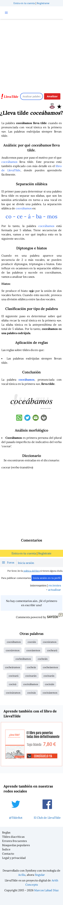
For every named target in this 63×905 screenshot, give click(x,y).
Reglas (6, 832)
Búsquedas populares (16, 845)
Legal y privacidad (14, 858)
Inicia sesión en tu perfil (47, 578)
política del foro (31, 570)
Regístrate (44, 553)
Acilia (21, 874)
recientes (54, 585)
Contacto (8, 853)
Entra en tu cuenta (24, 3)
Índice (6, 849)
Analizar (52, 96)
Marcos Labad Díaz (46, 890)
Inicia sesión (26, 563)
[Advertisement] (31, 54)
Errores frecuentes (14, 841)
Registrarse (43, 3)
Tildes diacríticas (13, 836)
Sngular (40, 874)
